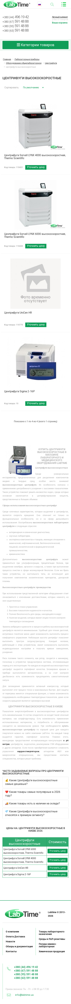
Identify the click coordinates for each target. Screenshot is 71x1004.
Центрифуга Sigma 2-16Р (19, 391)
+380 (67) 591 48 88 (26, 970)
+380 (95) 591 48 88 (26, 974)
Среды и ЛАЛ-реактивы (52, 939)
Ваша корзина (60, 22)
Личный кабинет (60, 17)
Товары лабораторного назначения (51, 932)
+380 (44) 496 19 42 (26, 967)
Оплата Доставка (15, 936)
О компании (12, 931)
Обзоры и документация (19, 946)
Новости (10, 941)
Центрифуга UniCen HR (18, 312)
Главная (7, 59)
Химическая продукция (52, 951)
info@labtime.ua (24, 995)
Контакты (11, 951)
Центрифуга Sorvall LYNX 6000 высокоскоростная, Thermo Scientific (35, 235)
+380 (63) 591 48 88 (26, 978)
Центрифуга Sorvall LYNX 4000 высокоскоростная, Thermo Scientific (35, 157)
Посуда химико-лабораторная (47, 945)
